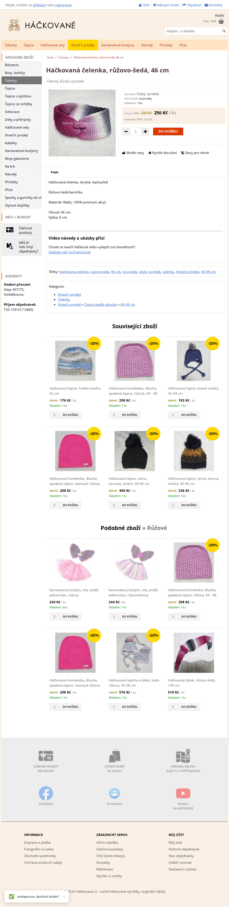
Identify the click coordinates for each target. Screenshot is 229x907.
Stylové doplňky (17, 205)
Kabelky (11, 143)
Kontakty (215, 5)
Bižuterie (12, 65)
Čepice (29, 45)
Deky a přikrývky (18, 119)
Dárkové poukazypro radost (46, 769)
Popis (54, 172)
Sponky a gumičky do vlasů (23, 197)
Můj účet (175, 842)
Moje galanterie (17, 158)
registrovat (63, 5)
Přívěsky (166, 45)
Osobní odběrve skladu (114, 769)
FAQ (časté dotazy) (110, 856)
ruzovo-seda (99, 271)
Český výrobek (148, 94)
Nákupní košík (167, 5)
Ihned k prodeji (83, 45)
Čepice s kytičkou (18, 96)
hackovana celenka (73, 271)
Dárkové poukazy (25, 230)
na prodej (129, 271)
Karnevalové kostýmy (117, 45)
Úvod (50, 57)
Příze (183, 45)
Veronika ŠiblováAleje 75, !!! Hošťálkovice (183, 769)
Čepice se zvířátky (18, 104)
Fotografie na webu (39, 849)
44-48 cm (208, 271)
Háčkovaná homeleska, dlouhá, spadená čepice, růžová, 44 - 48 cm (133, 393)
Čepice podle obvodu (101, 304)
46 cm (116, 271)
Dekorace (12, 111)
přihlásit (39, 5)
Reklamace (104, 869)
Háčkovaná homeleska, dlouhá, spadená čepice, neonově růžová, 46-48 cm (74, 483)
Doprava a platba (37, 842)
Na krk (10, 166)
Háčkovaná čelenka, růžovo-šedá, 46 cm (98, 57)
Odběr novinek (180, 862)
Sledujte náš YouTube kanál (70, 252)
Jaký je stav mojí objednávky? (28, 246)
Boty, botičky (15, 72)
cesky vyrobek (150, 271)
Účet (145, 5)
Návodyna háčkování (183, 806)
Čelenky (11, 45)
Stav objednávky (181, 856)
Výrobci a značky (109, 876)
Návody (147, 45)
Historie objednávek (184, 849)
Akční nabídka (107, 842)
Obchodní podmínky (40, 856)
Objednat (193, 5)
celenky (168, 271)
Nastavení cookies (182, 869)
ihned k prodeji (187, 271)
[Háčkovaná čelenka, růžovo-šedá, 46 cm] (82, 155)
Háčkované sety (52, 45)
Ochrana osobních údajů (43, 862)
